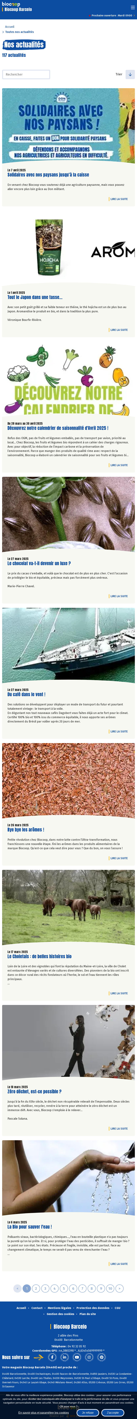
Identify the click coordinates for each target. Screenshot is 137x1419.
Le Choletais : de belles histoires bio (39, 956)
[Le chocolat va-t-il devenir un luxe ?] (68, 515)
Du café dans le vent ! (26, 694)
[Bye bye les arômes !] (68, 781)
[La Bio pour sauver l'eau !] (68, 1178)
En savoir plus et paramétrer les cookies (43, 1412)
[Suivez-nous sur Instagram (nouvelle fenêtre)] (89, 1357)
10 (110, 1288)
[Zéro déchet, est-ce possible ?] (68, 1043)
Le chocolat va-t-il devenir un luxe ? (39, 563)
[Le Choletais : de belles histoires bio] (68, 908)
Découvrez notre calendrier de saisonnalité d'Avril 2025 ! (57, 428)
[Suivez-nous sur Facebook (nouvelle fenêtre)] (52, 1357)
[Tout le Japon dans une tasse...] (68, 249)
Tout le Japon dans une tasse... (34, 297)
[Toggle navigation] (133, 8)
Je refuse (88, 1412)
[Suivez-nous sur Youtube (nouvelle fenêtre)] (76, 1357)
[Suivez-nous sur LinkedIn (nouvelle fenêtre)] (64, 1357)
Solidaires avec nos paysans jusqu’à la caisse (48, 174)
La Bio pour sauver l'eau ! (29, 1226)
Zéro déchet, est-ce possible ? (34, 1091)
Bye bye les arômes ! (25, 829)
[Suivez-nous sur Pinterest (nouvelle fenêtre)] (101, 1357)
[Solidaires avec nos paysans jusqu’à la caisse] (68, 126)
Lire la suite (120, 199)
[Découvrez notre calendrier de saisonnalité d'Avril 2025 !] (68, 380)
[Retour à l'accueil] (11, 4)
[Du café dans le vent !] (68, 646)
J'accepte (113, 1412)
